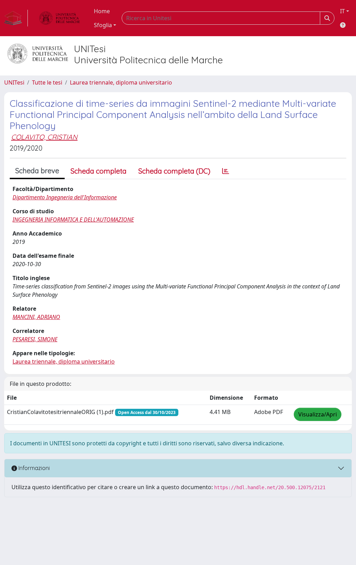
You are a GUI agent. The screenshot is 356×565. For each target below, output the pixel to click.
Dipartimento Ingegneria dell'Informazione (65, 197)
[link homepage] (16, 18)
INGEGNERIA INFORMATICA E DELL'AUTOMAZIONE (73, 219)
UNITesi (14, 82)
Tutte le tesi (47, 82)
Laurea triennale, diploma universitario (121, 82)
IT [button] (342, 11)
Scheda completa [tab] (99, 171)
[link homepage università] (59, 18)
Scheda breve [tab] (37, 170)
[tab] (225, 171)
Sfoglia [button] (103, 25)
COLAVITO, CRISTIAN (44, 137)
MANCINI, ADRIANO (36, 317)
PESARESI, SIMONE (35, 339)
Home (102, 11)
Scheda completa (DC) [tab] (174, 171)
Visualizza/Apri (317, 414)
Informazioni (33, 467)
